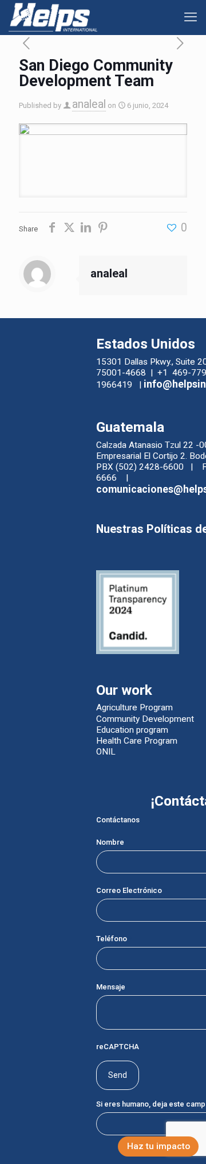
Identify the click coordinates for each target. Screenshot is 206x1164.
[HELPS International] (53, 17)
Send (117, 1075)
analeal (89, 104)
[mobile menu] (190, 17)
